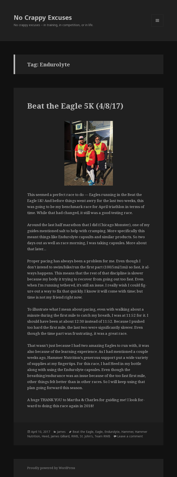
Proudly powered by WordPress (51, 468)
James (61, 432)
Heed (45, 436)
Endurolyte (112, 432)
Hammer (127, 432)
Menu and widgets (157, 26)
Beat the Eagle (83, 432)
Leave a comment (130, 436)
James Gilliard (60, 436)
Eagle (99, 432)
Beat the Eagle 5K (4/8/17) (75, 106)
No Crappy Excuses (43, 17)
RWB (74, 436)
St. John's (86, 436)
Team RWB (102, 436)
